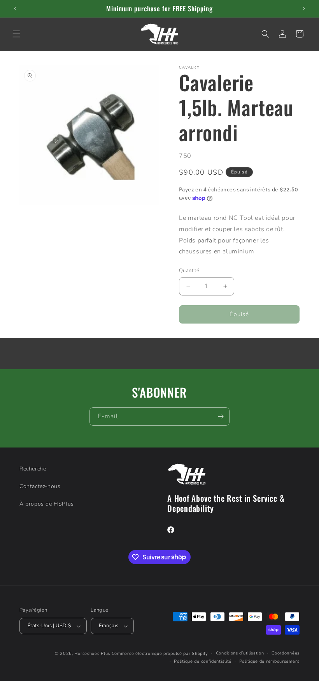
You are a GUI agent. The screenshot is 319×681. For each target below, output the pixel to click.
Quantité (189, 270)
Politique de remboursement (269, 661)
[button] (16, 33)
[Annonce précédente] (15, 8)
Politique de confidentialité (202, 661)
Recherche (32, 468)
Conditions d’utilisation (240, 653)
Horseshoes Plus (92, 653)
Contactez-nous (39, 486)
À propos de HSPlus (46, 504)
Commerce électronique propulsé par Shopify (160, 653)
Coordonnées (286, 653)
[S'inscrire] (220, 416)
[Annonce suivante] (303, 8)
